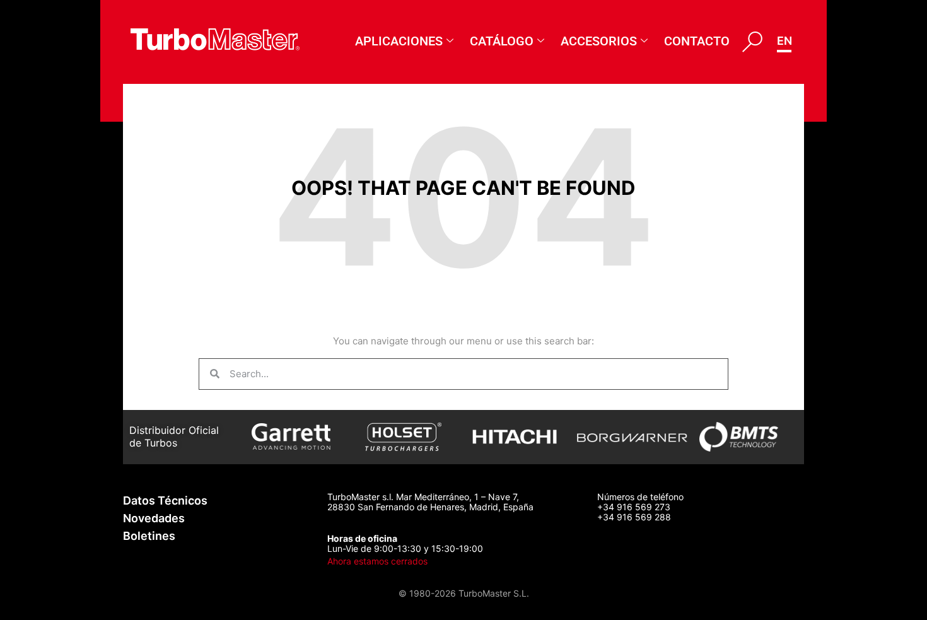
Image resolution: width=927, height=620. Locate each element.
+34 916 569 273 (633, 506)
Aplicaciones (399, 41)
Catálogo (501, 41)
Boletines (149, 535)
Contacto (697, 41)
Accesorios (599, 41)
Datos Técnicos (165, 500)
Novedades (154, 518)
